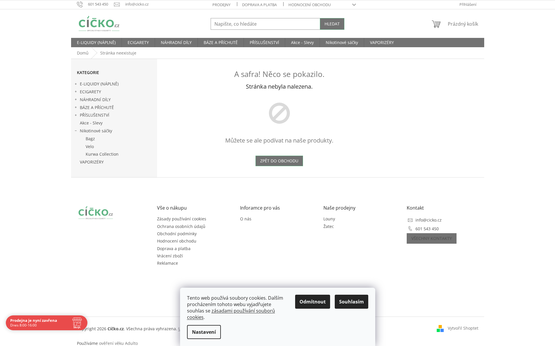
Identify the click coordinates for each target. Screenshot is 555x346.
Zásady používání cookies (181, 219)
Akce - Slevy (91, 123)
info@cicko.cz (428, 220)
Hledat (332, 24)
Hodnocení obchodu (309, 4)
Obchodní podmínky (177, 233)
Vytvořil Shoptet (463, 328)
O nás (245, 219)
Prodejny (221, 4)
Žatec (328, 226)
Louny (329, 219)
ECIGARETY (90, 91)
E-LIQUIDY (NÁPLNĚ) (99, 84)
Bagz (90, 138)
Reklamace (167, 263)
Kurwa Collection (102, 154)
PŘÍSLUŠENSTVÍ (94, 115)
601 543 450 (427, 228)
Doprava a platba (259, 4)
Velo (90, 146)
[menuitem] (96, 42)
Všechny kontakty (431, 238)
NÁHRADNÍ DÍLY (95, 99)
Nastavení (204, 332)
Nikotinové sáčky (96, 131)
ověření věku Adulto (118, 343)
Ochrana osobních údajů (181, 226)
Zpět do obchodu (279, 161)
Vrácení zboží (170, 256)
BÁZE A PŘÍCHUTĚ (97, 107)
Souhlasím (351, 301)
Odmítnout (312, 301)
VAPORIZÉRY (92, 162)
